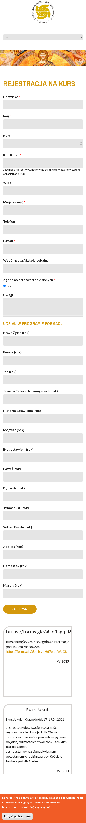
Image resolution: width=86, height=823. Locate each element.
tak (8, 286)
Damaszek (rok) (15, 566)
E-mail (9, 241)
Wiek (8, 182)
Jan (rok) (9, 372)
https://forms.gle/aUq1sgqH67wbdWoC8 (36, 651)
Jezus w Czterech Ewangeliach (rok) (30, 391)
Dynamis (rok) (14, 488)
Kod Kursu (12, 155)
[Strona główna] (43, 11)
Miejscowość (14, 202)
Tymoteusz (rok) (16, 508)
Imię (7, 116)
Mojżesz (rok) (13, 430)
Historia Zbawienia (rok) (22, 410)
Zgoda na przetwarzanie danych (29, 280)
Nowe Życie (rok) (16, 333)
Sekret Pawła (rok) (17, 527)
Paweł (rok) (12, 469)
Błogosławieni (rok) (18, 449)
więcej (63, 661)
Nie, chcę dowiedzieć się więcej (26, 807)
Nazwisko (11, 97)
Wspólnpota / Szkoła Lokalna (26, 260)
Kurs (6, 135)
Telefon (10, 221)
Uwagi (8, 295)
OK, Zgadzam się (17, 816)
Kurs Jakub (37, 709)
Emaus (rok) (12, 352)
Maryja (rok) (12, 585)
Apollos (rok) (13, 546)
